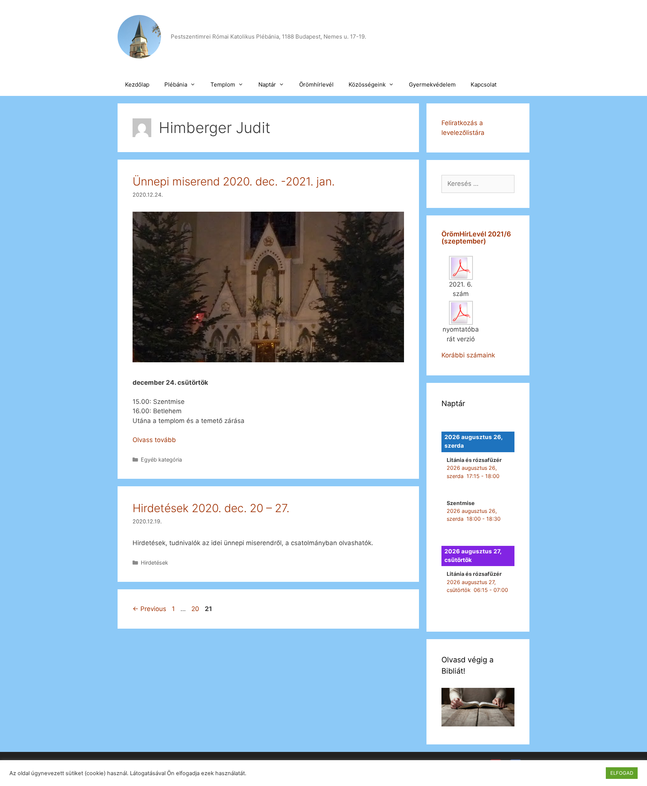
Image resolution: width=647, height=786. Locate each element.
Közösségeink (367, 84)
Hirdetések (154, 562)
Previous (149, 609)
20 (196, 609)
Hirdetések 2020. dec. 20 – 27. (211, 508)
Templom (222, 84)
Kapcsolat (483, 84)
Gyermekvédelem (432, 84)
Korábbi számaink (468, 355)
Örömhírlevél (316, 84)
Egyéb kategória (161, 459)
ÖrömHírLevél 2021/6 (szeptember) (476, 237)
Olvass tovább (154, 440)
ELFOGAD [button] (621, 773)
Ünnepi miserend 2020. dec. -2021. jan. (234, 181)
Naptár (267, 84)
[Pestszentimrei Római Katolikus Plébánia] (139, 36)
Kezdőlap (137, 84)
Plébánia (175, 84)
